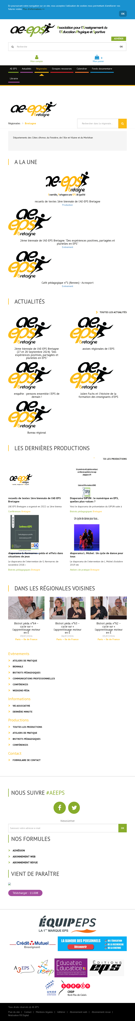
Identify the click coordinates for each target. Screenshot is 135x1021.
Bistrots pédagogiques (26, 672)
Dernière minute (22, 711)
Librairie (14, 78)
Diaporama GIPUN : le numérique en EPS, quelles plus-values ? (94, 499)
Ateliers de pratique (25, 660)
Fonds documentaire (102, 68)
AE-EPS (13, 68)
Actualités (26, 68)
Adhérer (118, 38)
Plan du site (14, 1011)
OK (123, 13)
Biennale (18, 666)
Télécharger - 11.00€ (25, 893)
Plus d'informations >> (34, 9)
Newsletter (67, 821)
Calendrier (82, 68)
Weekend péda (21, 690)
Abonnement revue (25, 862)
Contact (27, 1011)
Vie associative (21, 705)
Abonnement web (24, 856)
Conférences (20, 684)
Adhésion (19, 850)
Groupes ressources (62, 68)
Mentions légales (44, 1011)
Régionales (41, 68)
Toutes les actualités (113, 312)
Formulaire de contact (27, 760)
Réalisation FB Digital (18, 1015)
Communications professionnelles (34, 678)
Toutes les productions (112, 458)
